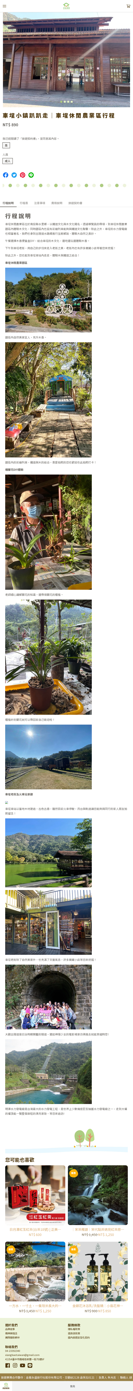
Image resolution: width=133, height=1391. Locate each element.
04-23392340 (12, 1350)
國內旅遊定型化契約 (79, 1337)
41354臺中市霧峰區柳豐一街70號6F (24, 1359)
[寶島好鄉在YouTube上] (22, 1368)
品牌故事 (10, 1329)
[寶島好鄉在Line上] (29, 1368)
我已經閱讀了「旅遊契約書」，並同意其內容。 (31, 138)
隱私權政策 (74, 1329)
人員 (5, 154)
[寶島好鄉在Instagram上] (15, 1368)
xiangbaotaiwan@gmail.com (22, 1355)
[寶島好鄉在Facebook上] (7, 1368)
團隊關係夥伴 (12, 1337)
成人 (7, 161)
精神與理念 (11, 1333)
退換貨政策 (74, 1333)
